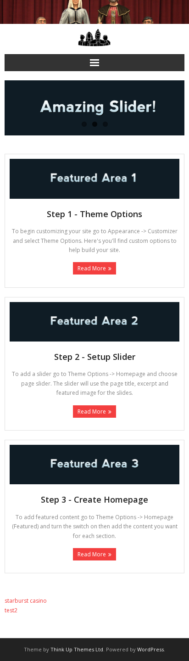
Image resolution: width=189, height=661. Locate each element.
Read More (92, 268)
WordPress (150, 649)
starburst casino (26, 601)
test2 (11, 610)
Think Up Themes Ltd (76, 649)
